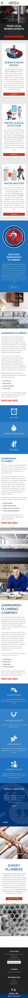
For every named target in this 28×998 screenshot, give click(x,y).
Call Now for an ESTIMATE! (14, 36)
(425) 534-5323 (9, 400)
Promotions (14, 982)
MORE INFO (14, 94)
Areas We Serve (14, 983)
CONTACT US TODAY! (14, 898)
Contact (14, 980)
